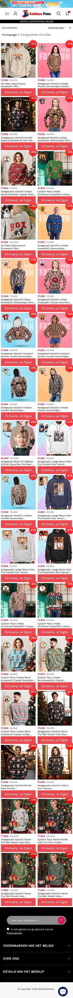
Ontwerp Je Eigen (18, 92)
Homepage (9, 34)
